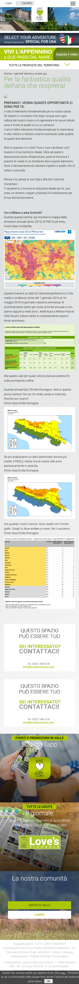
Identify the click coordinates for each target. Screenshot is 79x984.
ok (48, 981)
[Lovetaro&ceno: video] (39, 54)
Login (8, 3)
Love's (40, 915)
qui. (63, 972)
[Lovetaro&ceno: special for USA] (39, 39)
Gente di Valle (39, 905)
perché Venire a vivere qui (30, 73)
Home (8, 73)
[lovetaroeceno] (39, 648)
